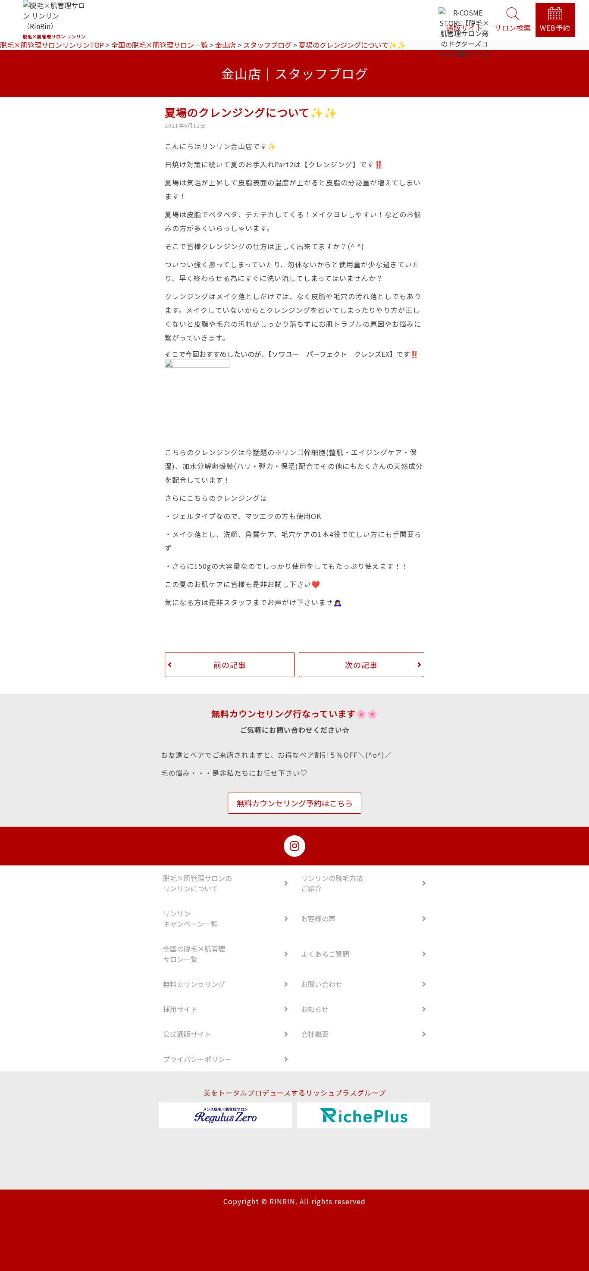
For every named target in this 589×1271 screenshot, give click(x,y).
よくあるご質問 (325, 954)
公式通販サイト (187, 1034)
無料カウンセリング (194, 984)
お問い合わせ (321, 984)
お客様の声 (318, 918)
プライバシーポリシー (197, 1059)
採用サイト (180, 1009)
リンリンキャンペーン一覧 (190, 918)
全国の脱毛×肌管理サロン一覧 (194, 953)
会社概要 (315, 1034)
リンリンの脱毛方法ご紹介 (332, 883)
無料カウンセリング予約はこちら (294, 803)
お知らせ (315, 1009)
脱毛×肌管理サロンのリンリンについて (197, 883)
